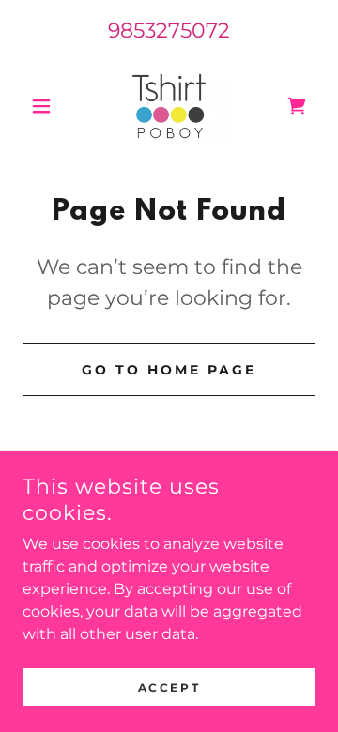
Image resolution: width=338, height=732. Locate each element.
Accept (169, 687)
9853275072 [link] (169, 30)
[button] (45, 106)
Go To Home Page (169, 369)
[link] (169, 106)
